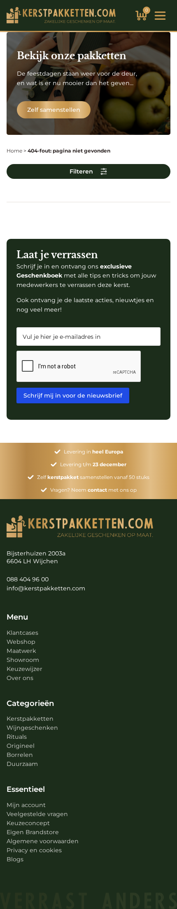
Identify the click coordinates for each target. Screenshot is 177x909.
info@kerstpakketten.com (46, 588)
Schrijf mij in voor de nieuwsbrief (72, 395)
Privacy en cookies (34, 850)
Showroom (23, 660)
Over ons (20, 678)
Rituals (17, 736)
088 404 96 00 (28, 579)
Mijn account (26, 805)
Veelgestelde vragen (37, 814)
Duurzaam (22, 764)
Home (14, 151)
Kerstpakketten (30, 718)
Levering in (93, 452)
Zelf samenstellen (53, 109)
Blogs (15, 859)
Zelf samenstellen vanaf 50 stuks (93, 477)
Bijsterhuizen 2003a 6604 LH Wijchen (36, 557)
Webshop (21, 641)
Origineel (21, 745)
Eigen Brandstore (33, 832)
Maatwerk (21, 651)
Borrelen (20, 755)
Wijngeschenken (32, 727)
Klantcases (22, 632)
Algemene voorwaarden (43, 841)
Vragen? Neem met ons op (93, 490)
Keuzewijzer (24, 669)
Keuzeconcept (28, 823)
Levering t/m (93, 464)
